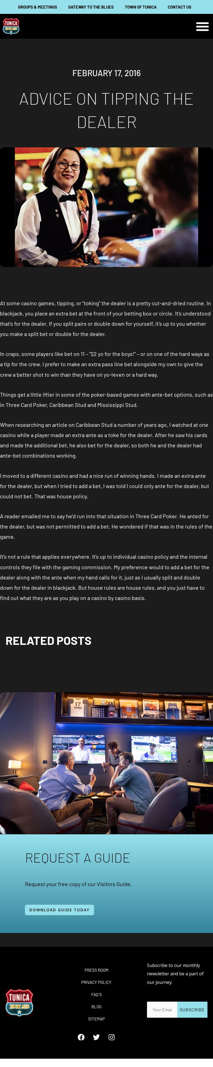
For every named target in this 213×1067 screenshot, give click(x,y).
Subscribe (192, 1009)
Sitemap (96, 1018)
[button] (202, 26)
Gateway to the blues (91, 6)
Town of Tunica (141, 6)
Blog (97, 1006)
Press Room (96, 970)
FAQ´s (96, 994)
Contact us (179, 6)
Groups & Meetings (37, 6)
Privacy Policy (96, 982)
